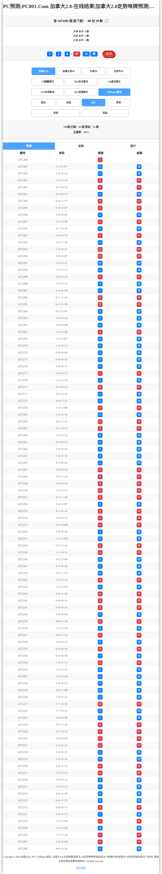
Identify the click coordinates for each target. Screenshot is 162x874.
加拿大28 (43, 71)
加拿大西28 (68, 71)
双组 (105, 113)
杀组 (68, 102)
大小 (93, 102)
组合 (43, 102)
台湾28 (93, 71)
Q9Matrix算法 (114, 92)
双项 (55, 113)
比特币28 (118, 71)
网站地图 (81, 868)
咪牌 (108, 54)
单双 (118, 102)
